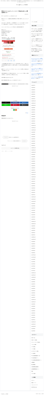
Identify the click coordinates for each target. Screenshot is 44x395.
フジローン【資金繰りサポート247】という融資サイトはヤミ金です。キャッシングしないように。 (37, 40)
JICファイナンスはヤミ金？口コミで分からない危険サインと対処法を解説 (37, 35)
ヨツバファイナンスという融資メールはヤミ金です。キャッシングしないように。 (37, 60)
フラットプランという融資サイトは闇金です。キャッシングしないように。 (37, 70)
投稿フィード (33, 382)
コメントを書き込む (15, 148)
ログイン (33, 380)
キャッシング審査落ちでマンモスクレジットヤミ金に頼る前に (36, 46)
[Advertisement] (15, 93)
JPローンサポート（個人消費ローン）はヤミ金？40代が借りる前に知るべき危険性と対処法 (36, 30)
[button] (24, 105)
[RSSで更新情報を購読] (16, 110)
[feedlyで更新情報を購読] (14, 110)
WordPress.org (34, 387)
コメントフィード (34, 384)
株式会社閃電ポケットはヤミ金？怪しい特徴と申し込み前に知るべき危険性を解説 (36, 50)
